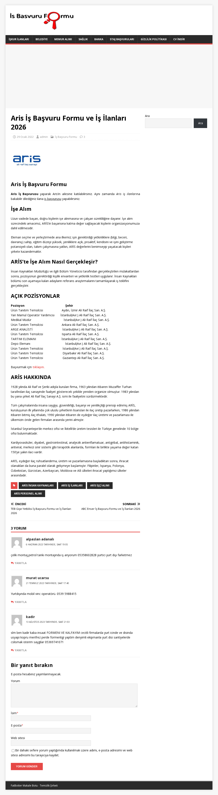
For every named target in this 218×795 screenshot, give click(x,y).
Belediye (42, 39)
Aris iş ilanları (72, 485)
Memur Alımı (63, 39)
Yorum (15, 681)
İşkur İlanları (19, 39)
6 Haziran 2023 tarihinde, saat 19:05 (47, 544)
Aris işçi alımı (99, 485)
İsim (14, 713)
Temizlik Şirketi (49, 785)
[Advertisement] (109, 76)
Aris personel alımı (28, 493)
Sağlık (83, 39)
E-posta (16, 725)
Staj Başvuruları (122, 39)
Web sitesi (18, 738)
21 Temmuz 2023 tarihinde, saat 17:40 (47, 583)
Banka (98, 39)
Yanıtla (21, 563)
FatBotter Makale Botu (24, 785)
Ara (147, 116)
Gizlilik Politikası (154, 39)
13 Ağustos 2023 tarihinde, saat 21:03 (48, 621)
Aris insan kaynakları (38, 485)
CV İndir (179, 39)
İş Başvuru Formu (66, 137)
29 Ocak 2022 (25, 137)
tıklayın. (39, 367)
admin (44, 137)
